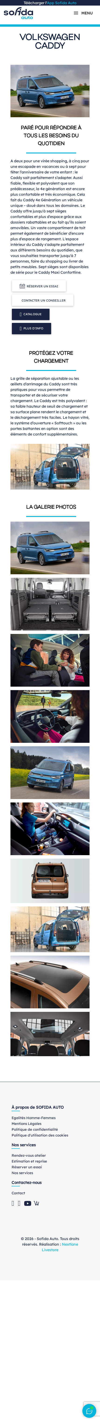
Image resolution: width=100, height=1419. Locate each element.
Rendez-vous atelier (29, 1155)
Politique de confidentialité (35, 1129)
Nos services (22, 1173)
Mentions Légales (26, 1123)
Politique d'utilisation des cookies (40, 1135)
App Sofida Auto (62, 2)
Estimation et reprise (29, 1161)
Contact (18, 1193)
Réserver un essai (42, 286)
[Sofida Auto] (18, 13)
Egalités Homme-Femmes (34, 1118)
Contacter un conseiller (44, 300)
